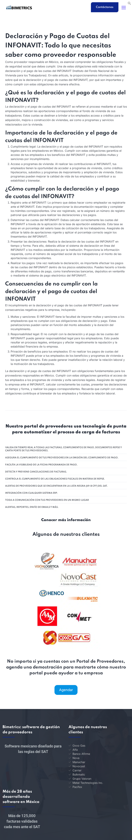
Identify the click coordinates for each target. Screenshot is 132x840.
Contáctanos (104, 7)
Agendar (66, 690)
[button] (129, 3)
